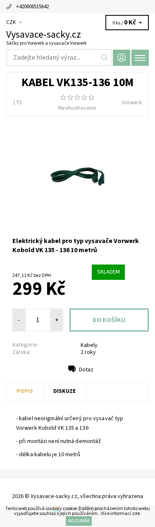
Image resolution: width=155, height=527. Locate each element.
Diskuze (64, 391)
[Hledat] (105, 57)
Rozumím (78, 521)
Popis (25, 391)
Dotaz (86, 370)
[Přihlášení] (121, 58)
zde (136, 513)
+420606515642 (32, 6)
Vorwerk (132, 103)
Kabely (89, 345)
